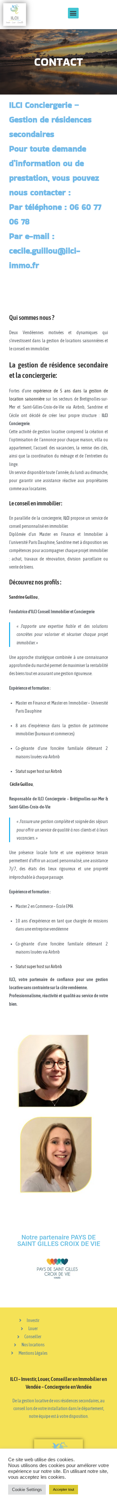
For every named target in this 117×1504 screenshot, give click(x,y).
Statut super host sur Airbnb (39, 771)
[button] (73, 13)
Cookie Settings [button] (27, 1489)
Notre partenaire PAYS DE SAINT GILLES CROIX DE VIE (58, 1240)
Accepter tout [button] (63, 1489)
